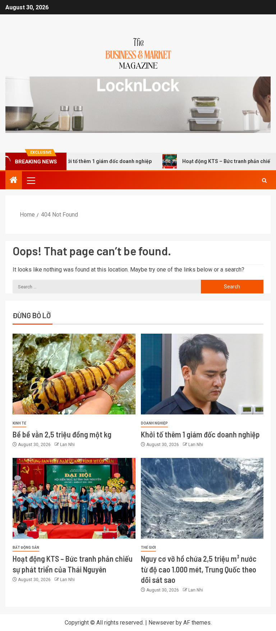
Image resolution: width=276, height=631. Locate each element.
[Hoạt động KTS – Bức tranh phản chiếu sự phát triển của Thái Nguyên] (74, 498)
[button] (30, 180)
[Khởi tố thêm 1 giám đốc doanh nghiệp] (202, 374)
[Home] (14, 181)
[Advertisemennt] (138, 104)
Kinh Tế (19, 423)
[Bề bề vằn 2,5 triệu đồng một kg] (74, 374)
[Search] (264, 180)
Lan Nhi (67, 444)
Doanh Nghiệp (154, 423)
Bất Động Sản (26, 547)
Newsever (161, 622)
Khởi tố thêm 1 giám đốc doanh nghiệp (93, 161)
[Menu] (30, 180)
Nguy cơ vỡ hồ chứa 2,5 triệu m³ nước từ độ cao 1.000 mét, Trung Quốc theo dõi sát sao (199, 569)
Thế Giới (148, 547)
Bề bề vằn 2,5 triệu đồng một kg (62, 434)
